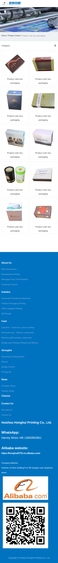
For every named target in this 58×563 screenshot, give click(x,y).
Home (4, 36)
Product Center (14, 36)
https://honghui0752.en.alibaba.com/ (20, 453)
